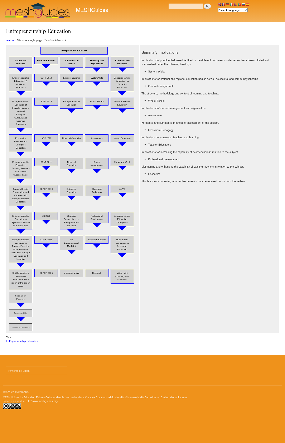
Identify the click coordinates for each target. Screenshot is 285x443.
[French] (224, 5)
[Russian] (243, 5)
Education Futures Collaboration (43, 397)
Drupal (26, 370)
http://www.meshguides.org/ (42, 401)
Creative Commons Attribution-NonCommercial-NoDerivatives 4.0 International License (136, 397)
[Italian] (231, 5)
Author (10, 40)
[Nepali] (235, 5)
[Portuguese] (239, 5)
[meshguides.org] (38, 11)
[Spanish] (247, 5)
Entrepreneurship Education (22, 341)
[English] (220, 5)
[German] (228, 5)
